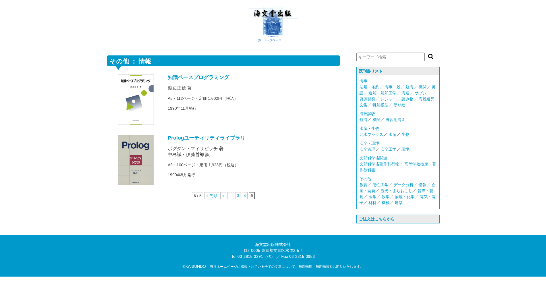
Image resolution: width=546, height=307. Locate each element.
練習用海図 (396, 119)
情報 (423, 184)
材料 (373, 202)
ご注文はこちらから (377, 219)
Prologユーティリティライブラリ (206, 138)
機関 (423, 87)
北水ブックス (371, 134)
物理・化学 (405, 196)
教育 (363, 184)
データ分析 (403, 184)
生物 (406, 134)
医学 (373, 196)
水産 (392, 134)
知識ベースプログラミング (198, 77)
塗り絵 (400, 105)
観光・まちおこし (396, 190)
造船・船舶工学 (382, 93)
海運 (406, 93)
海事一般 (392, 87)
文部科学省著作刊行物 (379, 164)
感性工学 (380, 184)
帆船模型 (380, 105)
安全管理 (367, 149)
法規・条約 (369, 87)
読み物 (407, 99)
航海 (409, 87)
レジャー (388, 99)
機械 (386, 202)
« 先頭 (212, 195)
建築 (399, 202)
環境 (406, 149)
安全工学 (388, 149)
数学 (386, 196)
